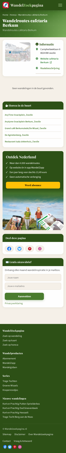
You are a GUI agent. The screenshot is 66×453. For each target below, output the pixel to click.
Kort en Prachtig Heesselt (15, 412)
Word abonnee (33, 185)
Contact (7, 441)
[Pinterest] (29, 249)
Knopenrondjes (10, 390)
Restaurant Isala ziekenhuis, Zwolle (22, 141)
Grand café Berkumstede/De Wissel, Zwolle (25, 128)
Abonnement (9, 358)
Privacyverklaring (14, 303)
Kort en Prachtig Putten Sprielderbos (21, 404)
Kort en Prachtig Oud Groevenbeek (20, 408)
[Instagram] (40, 249)
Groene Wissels (10, 385)
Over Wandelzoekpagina (40, 434)
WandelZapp (9, 363)
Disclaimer (19, 434)
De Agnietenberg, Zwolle (17, 135)
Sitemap (7, 434)
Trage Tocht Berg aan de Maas (18, 417)
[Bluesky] (19, 249)
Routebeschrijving (50, 68)
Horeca (13, 14)
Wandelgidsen (10, 367)
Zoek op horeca (10, 345)
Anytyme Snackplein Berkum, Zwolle (23, 121)
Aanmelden (24, 296)
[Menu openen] (60, 5)
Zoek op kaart (10, 340)
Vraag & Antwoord (23, 441)
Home (5, 14)
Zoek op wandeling (12, 336)
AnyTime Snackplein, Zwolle (19, 115)
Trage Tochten (10, 381)
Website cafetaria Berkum (49, 60)
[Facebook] (9, 249)
